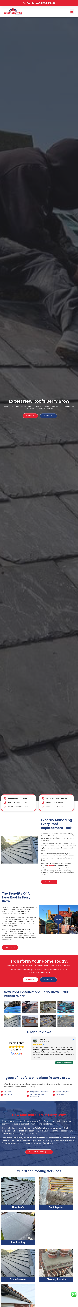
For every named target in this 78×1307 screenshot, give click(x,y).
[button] (72, 11)
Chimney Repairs (56, 1279)
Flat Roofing (18, 1242)
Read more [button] (36, 1057)
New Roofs (18, 1207)
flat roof (50, 866)
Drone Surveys (18, 1279)
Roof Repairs (56, 1207)
